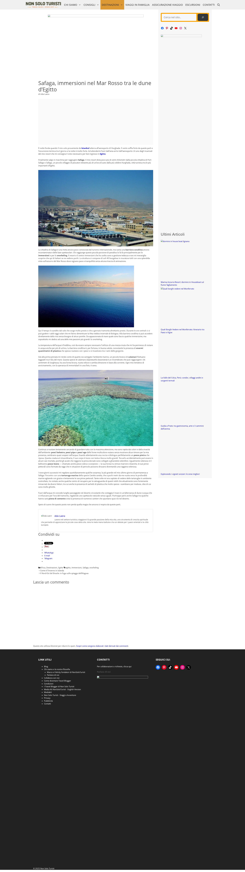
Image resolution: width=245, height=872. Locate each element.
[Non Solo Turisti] (43, 5)
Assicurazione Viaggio (167, 4)
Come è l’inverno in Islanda (52, 570)
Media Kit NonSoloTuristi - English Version (62, 689)
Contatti (209, 4)
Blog (46, 666)
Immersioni (77, 567)
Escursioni (192, 4)
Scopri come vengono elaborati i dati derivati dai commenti (102, 646)
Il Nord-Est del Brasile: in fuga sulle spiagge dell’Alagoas (64, 573)
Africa (42, 567)
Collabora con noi (51, 678)
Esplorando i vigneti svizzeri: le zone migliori (180, 474)
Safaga (85, 567)
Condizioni (48, 683)
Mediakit (48, 692)
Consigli (89, 4)
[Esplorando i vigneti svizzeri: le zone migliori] (181, 452)
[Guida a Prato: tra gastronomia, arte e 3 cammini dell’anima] (181, 404)
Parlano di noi (53, 675)
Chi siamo (70, 4)
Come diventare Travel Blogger (57, 680)
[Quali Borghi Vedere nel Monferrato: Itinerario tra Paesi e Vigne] (181, 307)
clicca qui (127, 666)
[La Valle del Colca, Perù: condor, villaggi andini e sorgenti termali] (181, 355)
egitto (68, 567)
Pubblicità (48, 701)
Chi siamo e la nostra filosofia (57, 669)
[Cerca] (203, 17)
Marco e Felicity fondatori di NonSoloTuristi (66, 672)
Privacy (47, 698)
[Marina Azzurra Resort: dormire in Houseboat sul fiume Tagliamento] (181, 260)
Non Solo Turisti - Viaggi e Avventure (60, 695)
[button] (218, 5)
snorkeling (94, 567)
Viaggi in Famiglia (137, 4)
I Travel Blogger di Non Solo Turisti (59, 686)
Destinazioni (110, 4)
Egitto (60, 567)
